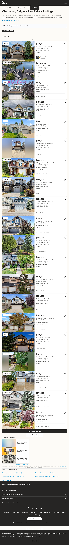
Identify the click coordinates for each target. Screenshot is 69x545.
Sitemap (37, 515)
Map (35, 7)
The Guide (15, 512)
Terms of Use (63, 466)
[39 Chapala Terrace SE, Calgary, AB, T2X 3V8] (34, 70)
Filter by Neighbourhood (9, 20)
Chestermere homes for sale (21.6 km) (13, 476)
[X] (32, 508)
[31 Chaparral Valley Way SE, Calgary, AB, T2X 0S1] (34, 51)
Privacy (48, 523)
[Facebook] (28, 508)
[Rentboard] (37, 518)
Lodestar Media (31, 523)
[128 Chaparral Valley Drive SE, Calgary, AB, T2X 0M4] (34, 148)
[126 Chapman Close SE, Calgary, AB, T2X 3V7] (34, 381)
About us (33, 512)
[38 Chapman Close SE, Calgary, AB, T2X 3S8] (34, 303)
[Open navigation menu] (66, 3)
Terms (54, 523)
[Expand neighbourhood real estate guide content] (34, 494)
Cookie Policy (37, 536)
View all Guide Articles (22, 464)
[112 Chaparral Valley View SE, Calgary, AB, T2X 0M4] (34, 206)
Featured (4, 36)
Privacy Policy (47, 534)
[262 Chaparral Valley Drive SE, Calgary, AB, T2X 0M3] (34, 361)
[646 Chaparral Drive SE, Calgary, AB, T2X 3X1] (34, 342)
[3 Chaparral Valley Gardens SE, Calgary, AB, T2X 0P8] (34, 167)
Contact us (25, 512)
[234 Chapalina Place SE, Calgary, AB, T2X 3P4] (34, 90)
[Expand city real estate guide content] (34, 490)
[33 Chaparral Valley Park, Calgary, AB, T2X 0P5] (34, 245)
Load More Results (34, 431)
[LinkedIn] (41, 508)
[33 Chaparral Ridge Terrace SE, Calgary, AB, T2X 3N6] (34, 322)
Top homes (6, 512)
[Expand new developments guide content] (34, 503)
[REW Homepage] (4, 3)
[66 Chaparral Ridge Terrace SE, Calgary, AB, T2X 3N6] (34, 284)
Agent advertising (44, 512)
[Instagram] (36, 508)
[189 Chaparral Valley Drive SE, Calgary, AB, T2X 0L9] (34, 264)
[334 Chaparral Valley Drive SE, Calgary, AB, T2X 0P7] (34, 109)
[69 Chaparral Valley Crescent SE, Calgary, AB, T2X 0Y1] (34, 187)
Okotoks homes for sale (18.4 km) (45, 473)
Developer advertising (59, 512)
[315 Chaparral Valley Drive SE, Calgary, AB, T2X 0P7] (34, 419)
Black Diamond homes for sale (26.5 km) (47, 476)
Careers (30, 515)
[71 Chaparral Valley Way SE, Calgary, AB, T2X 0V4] (34, 225)
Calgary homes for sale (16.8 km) (12, 473)
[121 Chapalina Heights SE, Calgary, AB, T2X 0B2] (34, 400)
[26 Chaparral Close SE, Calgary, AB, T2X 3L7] (34, 128)
